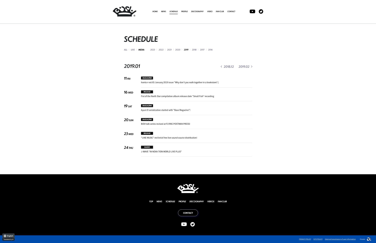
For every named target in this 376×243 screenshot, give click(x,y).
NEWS (163, 11)
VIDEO (209, 11)
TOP (151, 201)
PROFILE (184, 11)
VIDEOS (210, 201)
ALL (125, 49)
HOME (155, 11)
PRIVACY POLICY (305, 239)
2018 (194, 49)
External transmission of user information (340, 239)
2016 (210, 49)
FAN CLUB (220, 11)
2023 (152, 49)
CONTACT (231, 11)
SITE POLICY (318, 239)
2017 (202, 49)
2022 (161, 49)
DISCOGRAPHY (197, 11)
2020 (177, 49)
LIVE (133, 49)
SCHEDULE (173, 11)
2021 (169, 49)
